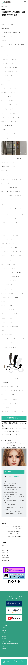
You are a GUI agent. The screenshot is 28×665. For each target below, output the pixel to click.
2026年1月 (5, 555)
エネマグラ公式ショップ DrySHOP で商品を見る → (13, 662)
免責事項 (4, 636)
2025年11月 (5, 560)
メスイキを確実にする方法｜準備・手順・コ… (12, 526)
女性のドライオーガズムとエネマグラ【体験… (12, 533)
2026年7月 (5, 548)
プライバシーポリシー (7, 641)
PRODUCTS (4, 625)
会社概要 (4, 648)
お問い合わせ (5, 646)
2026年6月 (5, 550)
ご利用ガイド (5, 632)
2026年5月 (5, 552)
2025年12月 (5, 557)
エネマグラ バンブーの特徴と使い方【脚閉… (12, 536)
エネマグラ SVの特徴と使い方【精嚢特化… (11, 531)
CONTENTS (4, 630)
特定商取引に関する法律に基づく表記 (10, 643)
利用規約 (4, 638)
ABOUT (3, 627)
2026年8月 (5, 545)
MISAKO (16, 476)
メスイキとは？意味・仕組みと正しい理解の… (12, 528)
